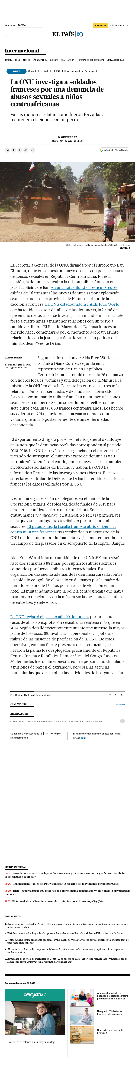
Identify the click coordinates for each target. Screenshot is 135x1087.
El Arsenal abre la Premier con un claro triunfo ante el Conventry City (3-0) (58, 901)
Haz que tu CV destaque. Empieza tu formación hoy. (111, 1012)
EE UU (18, 60)
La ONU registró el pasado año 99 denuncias (49, 616)
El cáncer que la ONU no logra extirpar (18, 366)
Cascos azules (17, 721)
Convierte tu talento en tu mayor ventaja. (32, 1042)
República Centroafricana (69, 721)
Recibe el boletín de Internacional (32, 695)
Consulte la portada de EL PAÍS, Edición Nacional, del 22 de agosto (63, 71)
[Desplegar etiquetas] (122, 721)
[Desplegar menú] (7, 34)
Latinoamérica (40, 60)
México (26, 60)
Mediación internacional (40, 721)
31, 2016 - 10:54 (71, 141)
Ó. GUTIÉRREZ (67, 137)
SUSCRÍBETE (100, 25)
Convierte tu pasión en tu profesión (110, 1031)
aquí (83, 737)
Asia (63, 60)
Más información (19, 737)
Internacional (22, 51)
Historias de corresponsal (90, 60)
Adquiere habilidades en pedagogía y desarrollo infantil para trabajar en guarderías (112, 996)
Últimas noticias (115, 60)
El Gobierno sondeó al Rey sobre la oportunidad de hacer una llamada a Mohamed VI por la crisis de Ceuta (65, 933)
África (71, 60)
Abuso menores (94, 721)
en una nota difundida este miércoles (84, 287)
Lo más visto (13, 916)
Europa (9, 60)
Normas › (120, 704)
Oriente (54, 60)
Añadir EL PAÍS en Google (116, 150)
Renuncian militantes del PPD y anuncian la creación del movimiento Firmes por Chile (66, 883)
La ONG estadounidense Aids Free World (82, 304)
